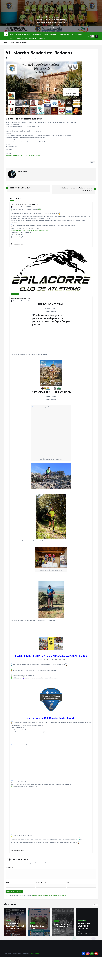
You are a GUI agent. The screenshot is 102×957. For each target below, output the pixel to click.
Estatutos (42, 38)
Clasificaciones (36, 34)
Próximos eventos (64, 34)
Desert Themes (34, 953)
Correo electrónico (42, 882)
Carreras (8, 920)
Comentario (9, 867)
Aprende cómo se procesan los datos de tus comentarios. (49, 895)
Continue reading (17, 244)
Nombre (8, 882)
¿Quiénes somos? (77, 34)
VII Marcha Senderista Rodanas (18, 42)
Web (68, 882)
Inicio (11, 34)
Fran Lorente (11, 58)
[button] (94, 905)
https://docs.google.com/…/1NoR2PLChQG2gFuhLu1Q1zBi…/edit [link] (30, 230)
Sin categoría (19, 58)
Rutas (11, 38)
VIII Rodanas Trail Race (22, 34)
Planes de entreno (21, 38)
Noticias (93, 162)
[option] (15, 922)
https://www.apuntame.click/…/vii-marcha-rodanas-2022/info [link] (23, 155)
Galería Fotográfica (50, 34)
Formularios (32, 38)
